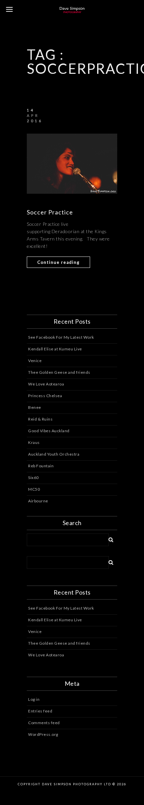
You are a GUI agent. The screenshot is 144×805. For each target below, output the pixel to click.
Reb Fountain (41, 465)
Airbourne (38, 500)
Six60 (33, 477)
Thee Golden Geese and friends (59, 372)
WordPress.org (43, 734)
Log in (34, 699)
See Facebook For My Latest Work (61, 337)
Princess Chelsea (45, 395)
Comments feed (44, 722)
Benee (34, 407)
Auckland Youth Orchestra (53, 454)
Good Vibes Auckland (49, 430)
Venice (35, 360)
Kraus (34, 442)
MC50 (34, 489)
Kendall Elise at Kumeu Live (55, 348)
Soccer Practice (50, 212)
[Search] (108, 538)
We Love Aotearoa (46, 383)
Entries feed (40, 710)
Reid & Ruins (40, 419)
